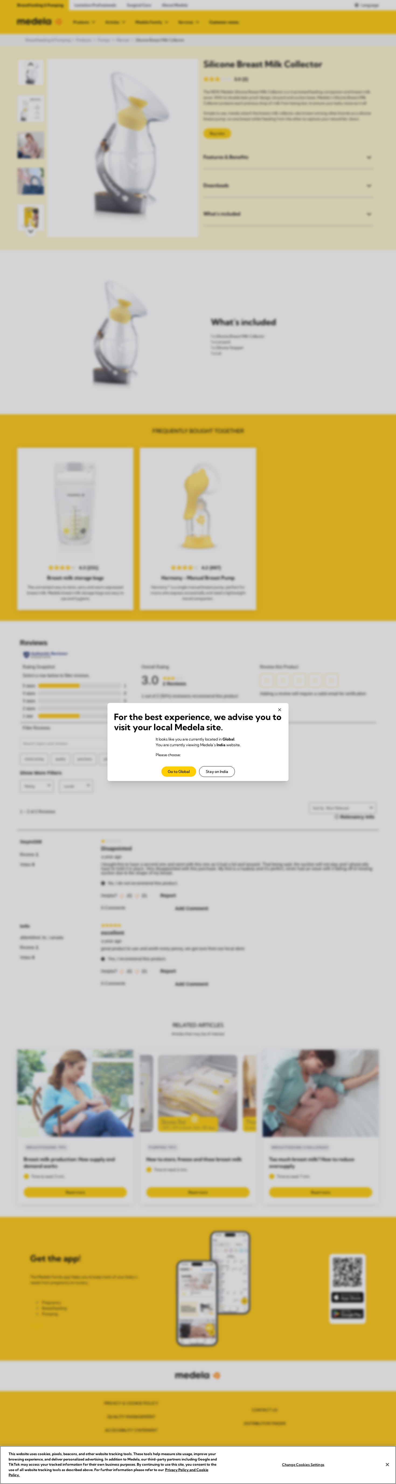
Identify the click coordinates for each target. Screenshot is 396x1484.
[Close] (387, 1464)
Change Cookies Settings (303, 1464)
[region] (198, 1465)
